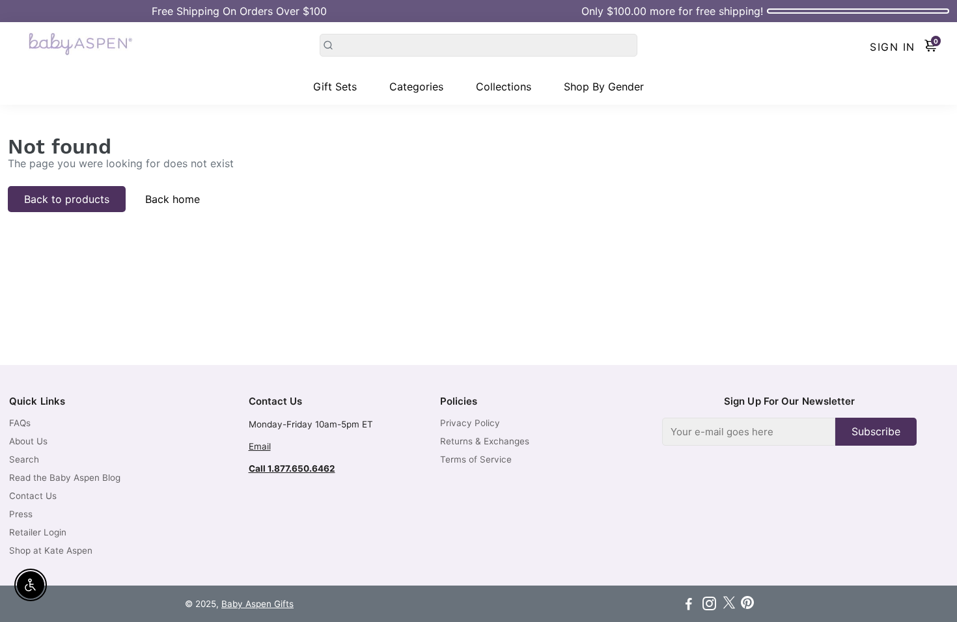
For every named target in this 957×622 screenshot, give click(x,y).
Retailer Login (37, 532)
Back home (172, 199)
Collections (503, 86)
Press (21, 514)
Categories (416, 86)
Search (24, 459)
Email (260, 446)
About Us (28, 441)
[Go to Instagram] (709, 605)
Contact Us (33, 496)
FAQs (20, 423)
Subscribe (876, 431)
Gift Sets (335, 86)
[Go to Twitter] (729, 605)
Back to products (66, 199)
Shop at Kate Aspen (50, 550)
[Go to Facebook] (689, 605)
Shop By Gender (604, 86)
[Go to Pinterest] (747, 605)
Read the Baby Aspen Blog (64, 477)
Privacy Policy (470, 423)
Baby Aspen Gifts (257, 604)
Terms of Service (476, 459)
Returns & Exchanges (484, 441)
